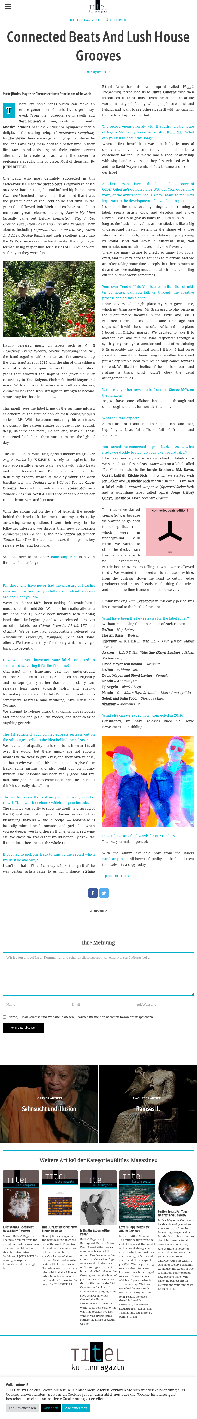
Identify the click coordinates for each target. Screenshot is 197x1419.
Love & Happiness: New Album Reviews (134, 1229)
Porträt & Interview (112, 20)
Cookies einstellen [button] (22, 1408)
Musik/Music (98, 911)
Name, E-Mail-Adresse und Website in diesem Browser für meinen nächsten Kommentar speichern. (81, 1017)
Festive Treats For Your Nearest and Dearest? (172, 1213)
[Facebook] (93, 893)
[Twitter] (104, 893)
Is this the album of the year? (95, 1232)
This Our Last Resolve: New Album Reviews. (59, 1229)
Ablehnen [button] (51, 1408)
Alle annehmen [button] (76, 1408)
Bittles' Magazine (82, 20)
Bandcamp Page (64, 557)
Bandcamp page (115, 859)
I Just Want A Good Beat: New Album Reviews (18, 1229)
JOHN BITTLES (117, 876)
